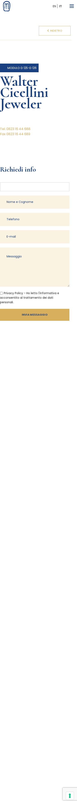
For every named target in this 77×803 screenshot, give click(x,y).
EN (54, 6)
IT (60, 6)
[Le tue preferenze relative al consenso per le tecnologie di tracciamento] (70, 796)
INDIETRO (56, 31)
